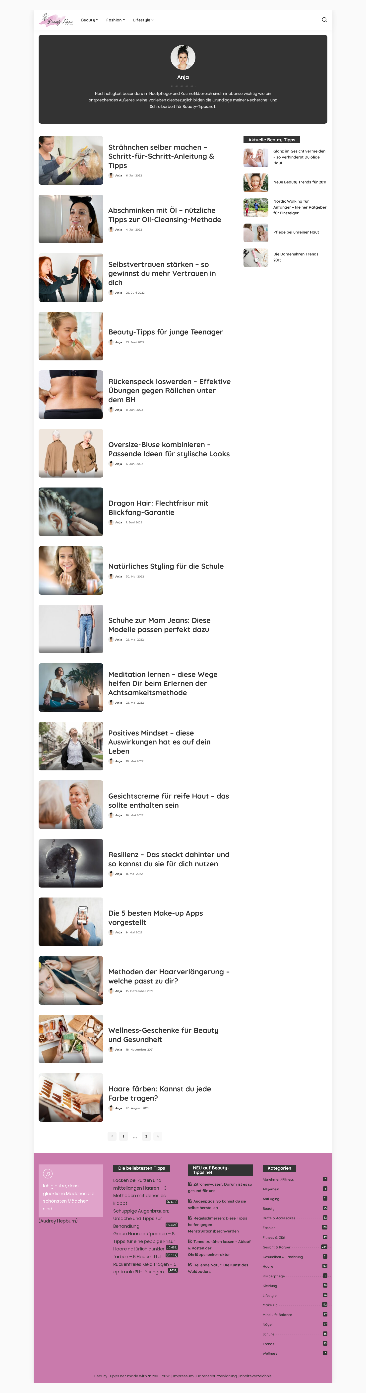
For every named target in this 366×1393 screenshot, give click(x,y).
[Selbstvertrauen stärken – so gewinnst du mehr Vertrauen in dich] (71, 277)
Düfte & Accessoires (279, 1218)
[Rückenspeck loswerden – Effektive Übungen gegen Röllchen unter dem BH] (71, 394)
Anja (118, 175)
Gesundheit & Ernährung (283, 1257)
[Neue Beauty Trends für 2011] (256, 182)
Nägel (268, 1324)
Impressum (183, 1376)
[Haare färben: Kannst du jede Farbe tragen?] (71, 1097)
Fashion (269, 1228)
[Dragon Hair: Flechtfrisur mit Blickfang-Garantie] (71, 512)
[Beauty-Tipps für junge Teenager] (71, 336)
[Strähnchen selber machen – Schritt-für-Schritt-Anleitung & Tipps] (71, 160)
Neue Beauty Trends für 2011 (299, 181)
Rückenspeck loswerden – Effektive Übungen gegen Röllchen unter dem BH (169, 390)
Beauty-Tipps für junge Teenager (165, 331)
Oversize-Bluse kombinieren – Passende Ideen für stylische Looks (169, 449)
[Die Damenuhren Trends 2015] (256, 257)
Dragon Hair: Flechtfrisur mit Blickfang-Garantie (158, 507)
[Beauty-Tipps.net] (56, 19)
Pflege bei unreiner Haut (296, 232)
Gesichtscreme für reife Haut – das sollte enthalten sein (168, 800)
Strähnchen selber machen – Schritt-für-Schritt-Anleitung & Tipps (161, 156)
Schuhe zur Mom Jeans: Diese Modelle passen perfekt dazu (159, 625)
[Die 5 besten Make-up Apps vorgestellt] (71, 922)
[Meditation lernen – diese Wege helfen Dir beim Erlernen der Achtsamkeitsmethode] (71, 687)
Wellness (270, 1353)
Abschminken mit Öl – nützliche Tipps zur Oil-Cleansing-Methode (164, 215)
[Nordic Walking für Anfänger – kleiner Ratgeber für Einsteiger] (256, 207)
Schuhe (268, 1334)
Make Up (270, 1305)
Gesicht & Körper (277, 1247)
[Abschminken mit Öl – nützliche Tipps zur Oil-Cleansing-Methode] (71, 219)
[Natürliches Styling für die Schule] (71, 570)
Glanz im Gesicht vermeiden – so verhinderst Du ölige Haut (299, 157)
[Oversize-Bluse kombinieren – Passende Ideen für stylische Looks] (71, 453)
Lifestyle (270, 1295)
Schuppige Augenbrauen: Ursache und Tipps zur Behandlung (141, 1218)
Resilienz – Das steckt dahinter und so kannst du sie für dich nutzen (169, 859)
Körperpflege (274, 1276)
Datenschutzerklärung (216, 1376)
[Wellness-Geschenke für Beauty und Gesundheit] (71, 1039)
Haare (268, 1266)
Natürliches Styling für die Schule (166, 566)
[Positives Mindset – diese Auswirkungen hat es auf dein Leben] (71, 746)
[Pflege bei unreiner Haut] (256, 233)
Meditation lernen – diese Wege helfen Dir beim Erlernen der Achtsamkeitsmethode (163, 683)
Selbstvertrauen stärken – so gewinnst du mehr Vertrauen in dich (162, 273)
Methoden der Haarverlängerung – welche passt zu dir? (169, 976)
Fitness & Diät (274, 1237)
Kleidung (270, 1286)
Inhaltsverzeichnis (256, 1376)
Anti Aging (271, 1199)
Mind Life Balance (277, 1314)
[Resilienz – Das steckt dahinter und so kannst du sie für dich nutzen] (71, 863)
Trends (268, 1344)
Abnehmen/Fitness (278, 1179)
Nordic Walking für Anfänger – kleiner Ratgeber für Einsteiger (300, 207)
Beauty (268, 1208)
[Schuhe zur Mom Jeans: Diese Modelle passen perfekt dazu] (71, 629)
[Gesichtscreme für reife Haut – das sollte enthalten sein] (71, 804)
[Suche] (324, 20)
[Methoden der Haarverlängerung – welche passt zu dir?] (71, 980)
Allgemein (271, 1189)
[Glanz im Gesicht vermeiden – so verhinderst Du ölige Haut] (256, 158)
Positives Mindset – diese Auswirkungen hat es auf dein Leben (159, 741)
